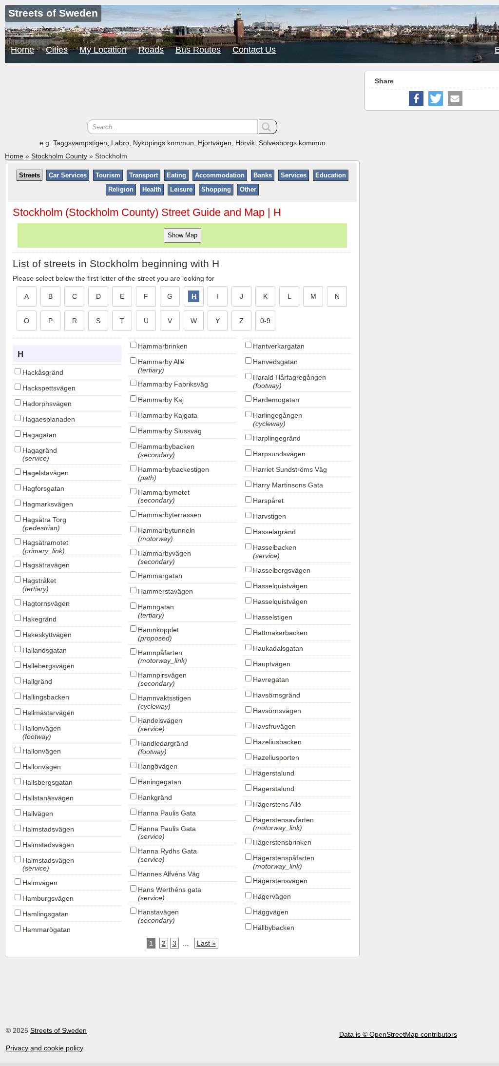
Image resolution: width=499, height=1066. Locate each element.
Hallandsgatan (44, 650)
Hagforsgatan (43, 488)
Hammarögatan (46, 929)
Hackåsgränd (42, 372)
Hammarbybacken (166, 446)
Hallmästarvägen (48, 713)
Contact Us (254, 50)
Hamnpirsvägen (162, 675)
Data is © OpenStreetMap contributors (398, 1034)
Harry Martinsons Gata (288, 485)
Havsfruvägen (274, 726)
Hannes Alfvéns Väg (169, 874)
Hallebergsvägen (48, 666)
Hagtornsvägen (46, 603)
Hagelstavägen (45, 473)
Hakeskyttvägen (47, 635)
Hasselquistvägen (280, 586)
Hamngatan (156, 607)
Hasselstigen (272, 617)
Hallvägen (37, 813)
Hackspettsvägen (49, 388)
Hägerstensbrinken (282, 842)
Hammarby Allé (161, 362)
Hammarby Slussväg (170, 431)
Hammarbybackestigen (173, 469)
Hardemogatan (276, 400)
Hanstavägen (158, 912)
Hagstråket (39, 580)
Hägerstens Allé (277, 804)
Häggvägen (270, 912)
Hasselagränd (274, 532)
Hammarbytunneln (166, 530)
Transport (143, 175)
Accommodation (220, 175)
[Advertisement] (182, 93)
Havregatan (271, 679)
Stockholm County (59, 156)
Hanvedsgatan (275, 362)
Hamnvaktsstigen (164, 698)
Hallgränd (37, 681)
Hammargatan (160, 576)
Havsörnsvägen (277, 711)
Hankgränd (155, 797)
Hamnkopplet (158, 630)
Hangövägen (157, 766)
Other (248, 189)
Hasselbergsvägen (281, 570)
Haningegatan (159, 782)
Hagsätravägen (46, 565)
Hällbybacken (273, 927)
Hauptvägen (271, 664)
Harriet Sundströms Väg (290, 469)
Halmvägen (40, 883)
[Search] (268, 126)
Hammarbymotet (164, 492)
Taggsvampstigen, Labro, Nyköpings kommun (123, 143)
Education (330, 175)
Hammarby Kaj (161, 400)
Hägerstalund (273, 773)
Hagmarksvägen (47, 504)
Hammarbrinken (163, 346)
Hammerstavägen (165, 591)
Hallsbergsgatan (47, 782)
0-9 (265, 321)
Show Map (182, 235)
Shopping (216, 189)
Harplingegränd (277, 438)
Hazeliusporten (276, 757)
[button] (416, 98)
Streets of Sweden (58, 1030)
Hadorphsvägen (47, 403)
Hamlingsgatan (45, 914)
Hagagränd (39, 450)
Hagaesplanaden (48, 419)
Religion (121, 189)
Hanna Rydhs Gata (167, 851)
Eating (176, 175)
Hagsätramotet (45, 542)
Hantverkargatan (279, 346)
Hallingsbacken (45, 697)
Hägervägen (272, 896)
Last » (206, 943)
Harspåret (268, 500)
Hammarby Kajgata (167, 415)
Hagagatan (39, 435)
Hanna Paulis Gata (167, 813)
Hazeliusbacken (277, 742)
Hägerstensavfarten (283, 820)
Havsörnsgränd (276, 695)
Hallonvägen (41, 728)
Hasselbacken (274, 547)
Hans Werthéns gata (169, 889)
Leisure (181, 189)
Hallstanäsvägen (48, 798)
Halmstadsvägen (48, 829)
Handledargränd (163, 743)
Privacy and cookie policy (44, 1048)
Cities (57, 50)
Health (151, 189)
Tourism (108, 175)
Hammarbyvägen (164, 553)
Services (294, 175)
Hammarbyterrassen (169, 515)
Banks (262, 175)
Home (22, 50)
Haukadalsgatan (278, 648)
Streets (29, 175)
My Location (103, 50)
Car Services (68, 175)
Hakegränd (39, 619)
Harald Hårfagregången (289, 377)
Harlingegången (277, 415)
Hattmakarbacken (280, 633)
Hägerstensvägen (280, 881)
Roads (151, 50)
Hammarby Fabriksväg (173, 384)
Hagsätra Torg (44, 519)
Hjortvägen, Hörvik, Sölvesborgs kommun (262, 143)
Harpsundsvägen (279, 454)
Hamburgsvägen (48, 898)
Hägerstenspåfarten (283, 858)
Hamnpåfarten (160, 653)
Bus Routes (198, 50)
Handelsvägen (160, 720)
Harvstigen (269, 516)
